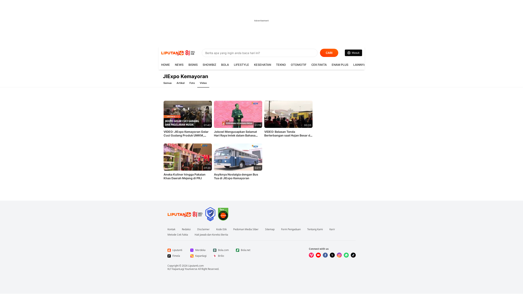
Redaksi (186, 229)
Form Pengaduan (291, 229)
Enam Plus (340, 64)
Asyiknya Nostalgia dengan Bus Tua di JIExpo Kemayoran (236, 176)
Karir (332, 229)
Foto (192, 82)
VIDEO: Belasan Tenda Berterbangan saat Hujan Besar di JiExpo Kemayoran (287, 135)
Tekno (281, 64)
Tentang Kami (315, 229)
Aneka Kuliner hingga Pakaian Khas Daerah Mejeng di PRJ (185, 176)
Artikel (181, 82)
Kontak (171, 229)
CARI (329, 52)
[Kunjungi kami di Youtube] (318, 255)
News (179, 64)
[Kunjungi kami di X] (332, 255)
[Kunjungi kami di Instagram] (339, 255)
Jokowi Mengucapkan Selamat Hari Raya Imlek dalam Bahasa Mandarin (235, 135)
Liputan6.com (196, 265)
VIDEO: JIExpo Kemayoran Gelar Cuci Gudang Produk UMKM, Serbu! (186, 135)
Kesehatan (262, 64)
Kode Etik (221, 229)
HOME (165, 64)
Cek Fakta (319, 64)
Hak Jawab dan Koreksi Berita (211, 234)
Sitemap (270, 229)
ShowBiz (209, 64)
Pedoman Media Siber (246, 229)
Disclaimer (203, 229)
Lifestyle (241, 64)
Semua (167, 82)
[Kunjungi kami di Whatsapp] (346, 255)
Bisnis (193, 64)
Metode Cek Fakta (177, 234)
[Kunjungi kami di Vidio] (311, 255)
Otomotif (298, 64)
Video (203, 82)
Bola (225, 64)
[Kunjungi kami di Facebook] (325, 255)
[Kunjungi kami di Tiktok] (353, 255)
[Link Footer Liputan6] (185, 214)
